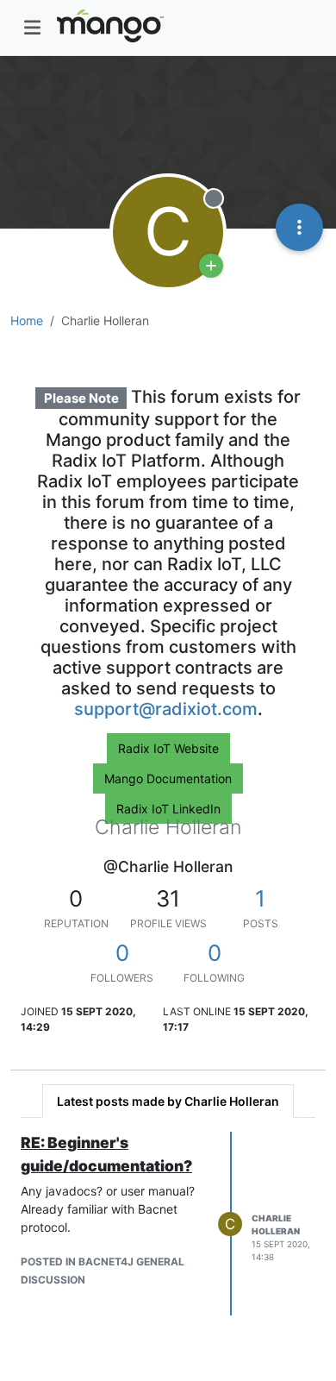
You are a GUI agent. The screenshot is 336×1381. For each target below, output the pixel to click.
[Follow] (211, 266)
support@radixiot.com (166, 709)
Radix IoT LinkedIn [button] (168, 808)
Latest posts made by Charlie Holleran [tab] (168, 1101)
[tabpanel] (168, 1223)
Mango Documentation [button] (168, 778)
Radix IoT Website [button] (168, 748)
